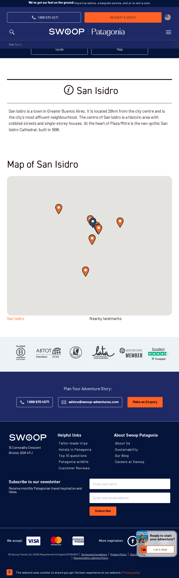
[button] (93, 223)
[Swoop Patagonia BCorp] (20, 352)
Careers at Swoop (130, 461)
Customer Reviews (74, 468)
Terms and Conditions (94, 554)
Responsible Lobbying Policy (91, 557)
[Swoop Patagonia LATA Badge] (103, 352)
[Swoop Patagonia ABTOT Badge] (48, 352)
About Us (122, 443)
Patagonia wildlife (74, 461)
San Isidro (15, 44)
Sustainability (126, 449)
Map (120, 49)
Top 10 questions (73, 455)
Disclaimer (136, 554)
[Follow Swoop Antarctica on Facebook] (133, 541)
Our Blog (122, 455)
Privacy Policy (118, 554)
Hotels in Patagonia (75, 449)
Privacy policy (131, 572)
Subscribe (103, 511)
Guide (59, 49)
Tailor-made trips (73, 443)
